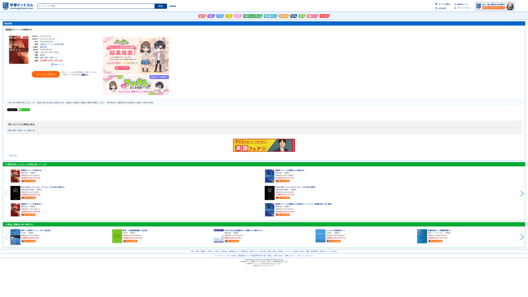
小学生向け (228, 15)
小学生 (216, 251)
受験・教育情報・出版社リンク (317, 251)
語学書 (301, 15)
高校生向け (210, 15)
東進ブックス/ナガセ (435, 233)
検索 (160, 6)
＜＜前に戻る (12, 155)
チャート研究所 (54, 44)
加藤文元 (43, 44)
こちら (276, 263)
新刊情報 (201, 15)
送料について (59, 64)
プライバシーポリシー (464, 8)
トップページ (220, 256)
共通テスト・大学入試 (252, 15)
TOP (192, 251)
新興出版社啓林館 (27, 190)
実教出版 (227, 233)
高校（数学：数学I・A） (49, 58)
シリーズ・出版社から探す (294, 251)
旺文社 (23, 233)
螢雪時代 (283, 15)
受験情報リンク (312, 15)
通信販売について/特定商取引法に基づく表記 (255, 256)
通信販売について (462, 4)
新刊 (197, 251)
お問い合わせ (278, 256)
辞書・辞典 (272, 251)
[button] (522, 194)
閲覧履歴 (442, 8)
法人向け (324, 15)
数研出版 (43, 47)
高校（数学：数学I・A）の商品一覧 (21, 130)
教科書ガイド (270, 15)
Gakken (329, 233)
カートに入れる (45, 74)
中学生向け (219, 15)
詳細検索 (172, 6)
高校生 (203, 251)
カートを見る (444, 4)
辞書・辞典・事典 (293, 15)
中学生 (209, 251)
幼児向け (237, 15)
